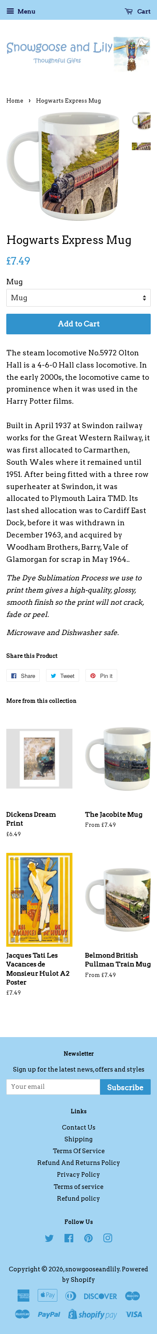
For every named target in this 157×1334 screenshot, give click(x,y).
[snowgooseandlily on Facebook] (69, 1240)
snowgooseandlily (92, 1269)
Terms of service (78, 1187)
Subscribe (125, 1087)
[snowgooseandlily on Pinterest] (88, 1240)
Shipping (78, 1139)
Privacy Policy (78, 1174)
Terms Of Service (79, 1151)
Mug (14, 282)
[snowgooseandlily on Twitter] (49, 1240)
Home (14, 101)
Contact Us (78, 1127)
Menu (25, 11)
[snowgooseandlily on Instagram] (107, 1240)
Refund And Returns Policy (78, 1163)
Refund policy (78, 1198)
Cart (143, 11)
